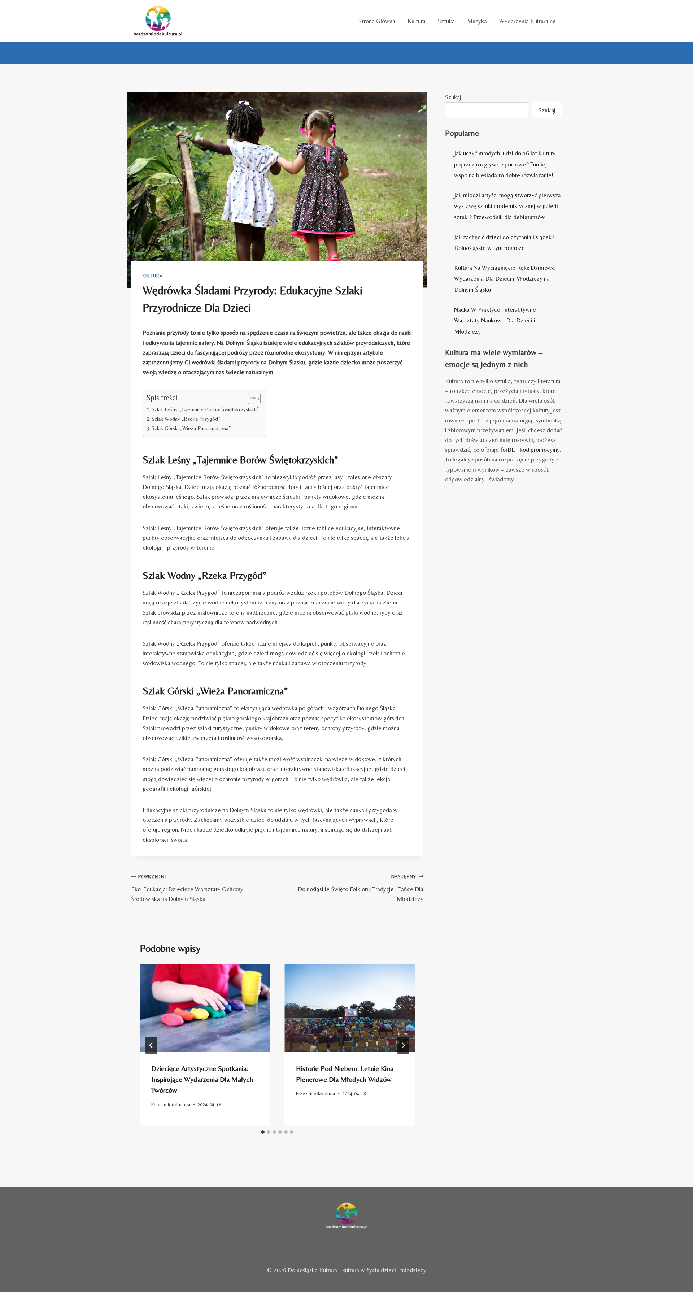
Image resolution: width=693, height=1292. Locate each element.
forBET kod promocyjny (530, 449)
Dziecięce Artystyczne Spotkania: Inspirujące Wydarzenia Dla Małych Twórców (202, 1079)
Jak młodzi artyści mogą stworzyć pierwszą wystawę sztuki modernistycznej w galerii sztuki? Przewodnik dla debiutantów (507, 206)
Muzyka (477, 21)
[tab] (263, 1132)
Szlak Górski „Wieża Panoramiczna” (191, 428)
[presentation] (205, 1008)
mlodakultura (177, 1104)
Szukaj (453, 97)
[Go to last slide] (151, 1045)
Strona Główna (376, 21)
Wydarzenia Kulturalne (527, 21)
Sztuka (446, 21)
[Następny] (403, 1045)
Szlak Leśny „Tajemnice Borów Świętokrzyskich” (205, 409)
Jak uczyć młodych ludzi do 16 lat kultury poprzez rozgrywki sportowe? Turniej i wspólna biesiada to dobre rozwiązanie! (504, 164)
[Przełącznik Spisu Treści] (251, 399)
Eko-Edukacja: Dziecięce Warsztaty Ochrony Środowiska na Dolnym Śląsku (187, 887)
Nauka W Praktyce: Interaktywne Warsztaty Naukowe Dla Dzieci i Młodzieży (495, 320)
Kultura (416, 21)
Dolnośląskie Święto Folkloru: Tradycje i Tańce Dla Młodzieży (360, 887)
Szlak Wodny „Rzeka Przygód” (186, 419)
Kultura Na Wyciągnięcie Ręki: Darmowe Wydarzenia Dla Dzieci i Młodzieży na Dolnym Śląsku (504, 278)
